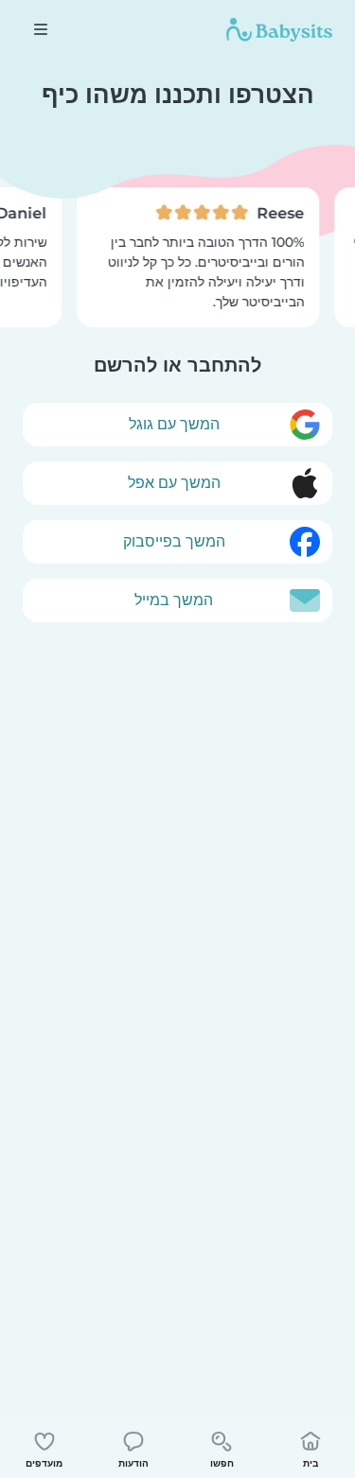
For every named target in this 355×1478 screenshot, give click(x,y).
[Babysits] (279, 29)
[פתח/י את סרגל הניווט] (41, 29)
